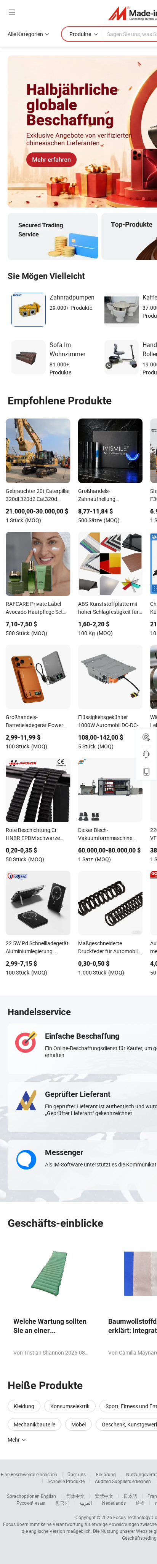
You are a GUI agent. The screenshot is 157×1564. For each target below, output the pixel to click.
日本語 (130, 1496)
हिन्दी (140, 1503)
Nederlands (114, 1503)
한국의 (62, 1503)
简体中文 (75, 1496)
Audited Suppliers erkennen (123, 1481)
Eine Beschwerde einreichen (29, 1474)
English (48, 1496)
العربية (85, 1503)
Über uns (76, 1474)
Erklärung (106, 1474)
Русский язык (30, 1503)
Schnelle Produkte (66, 1481)
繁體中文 (104, 1496)
